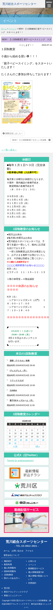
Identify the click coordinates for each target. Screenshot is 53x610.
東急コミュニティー (13, 595)
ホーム (7, 551)
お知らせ (32, 561)
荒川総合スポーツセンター (19, 3)
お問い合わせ (17, 551)
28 (38, 440)
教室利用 (8, 564)
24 (15, 440)
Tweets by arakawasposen (20, 460)
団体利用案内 (10, 571)
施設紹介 (8, 561)
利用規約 (32, 583)
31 (15, 443)
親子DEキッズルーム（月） (22, 400)
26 (26, 440)
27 (32, 440)
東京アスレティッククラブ (16, 592)
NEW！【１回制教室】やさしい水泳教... (30, 140)
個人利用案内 (10, 568)
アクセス (29, 551)
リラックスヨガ (17, 380)
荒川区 (7, 588)
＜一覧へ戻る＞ (9, 150)
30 (10, 443)
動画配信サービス (36, 568)
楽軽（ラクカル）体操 (20, 360)
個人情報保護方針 (36, 572)
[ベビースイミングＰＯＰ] (17, 101)
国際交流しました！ (14, 133)
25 (21, 440)
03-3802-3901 (29, 546)
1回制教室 (8, 575)
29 (43, 440)
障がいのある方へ (12, 578)
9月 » (38, 446)
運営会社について (12, 555)
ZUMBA (13, 390)
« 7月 (15, 446)
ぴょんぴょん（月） (19, 370)
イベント (32, 565)
